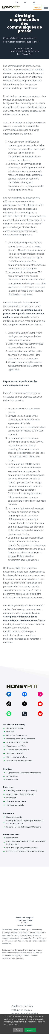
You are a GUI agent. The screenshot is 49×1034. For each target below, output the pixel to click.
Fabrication (11, 797)
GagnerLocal (12, 776)
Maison (6, 38)
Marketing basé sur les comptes (26, 941)
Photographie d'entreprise (18, 820)
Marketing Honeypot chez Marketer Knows (25, 851)
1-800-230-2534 (24, 920)
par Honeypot (36, 820)
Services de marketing (14, 724)
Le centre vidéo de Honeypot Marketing (23, 827)
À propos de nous (11, 834)
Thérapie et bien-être (16, 801)
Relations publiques (19, 38)
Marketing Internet (22, 133)
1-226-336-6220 (24, 925)
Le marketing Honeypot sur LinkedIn (22, 847)
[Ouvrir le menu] (46, 7)
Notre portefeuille (14, 817)
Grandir (37, 7)
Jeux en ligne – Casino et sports (20, 794)
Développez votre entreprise (13, 958)
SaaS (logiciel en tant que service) (21, 790)
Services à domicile (15, 805)
